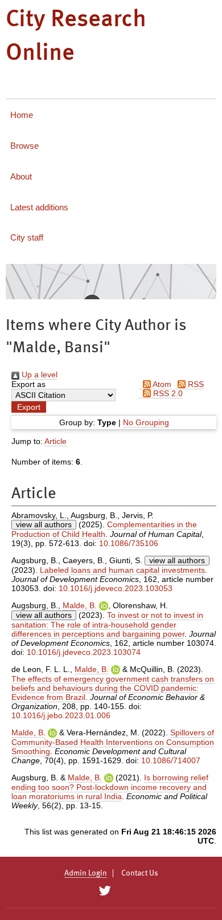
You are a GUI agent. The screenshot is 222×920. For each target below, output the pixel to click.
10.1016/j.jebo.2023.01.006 (60, 715)
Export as (28, 384)
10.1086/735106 (128, 543)
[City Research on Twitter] (104, 891)
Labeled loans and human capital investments (122, 570)
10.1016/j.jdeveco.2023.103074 (84, 652)
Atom (161, 384)
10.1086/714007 (170, 760)
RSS (195, 384)
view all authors (44, 524)
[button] (28, 407)
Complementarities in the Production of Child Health (104, 529)
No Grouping (146, 422)
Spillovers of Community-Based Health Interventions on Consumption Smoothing (112, 742)
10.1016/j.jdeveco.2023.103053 (115, 588)
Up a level (38, 374)
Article (55, 441)
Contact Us (139, 873)
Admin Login (85, 873)
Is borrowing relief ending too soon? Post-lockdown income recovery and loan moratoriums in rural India (109, 787)
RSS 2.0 (167, 393)
